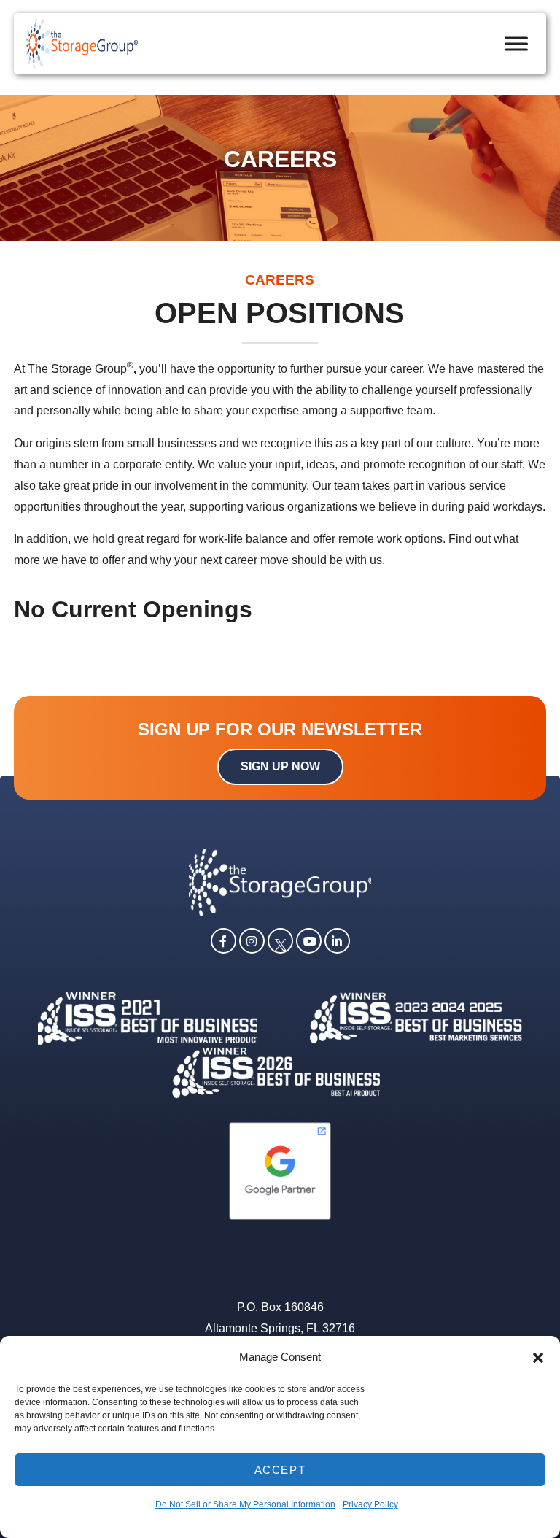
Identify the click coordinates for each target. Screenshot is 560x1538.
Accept (280, 1470)
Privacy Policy (370, 1504)
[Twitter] (280, 940)
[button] (538, 1357)
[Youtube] (309, 940)
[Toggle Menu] (516, 43)
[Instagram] (252, 940)
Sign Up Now (280, 766)
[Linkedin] (337, 940)
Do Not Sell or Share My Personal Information (245, 1504)
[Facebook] (223, 940)
